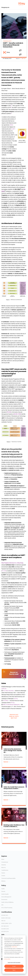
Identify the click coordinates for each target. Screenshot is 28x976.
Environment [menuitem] (4, 899)
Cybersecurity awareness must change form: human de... (13, 750)
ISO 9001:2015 (4, 915)
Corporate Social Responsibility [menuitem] (8, 878)
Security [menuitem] (3, 891)
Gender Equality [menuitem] (5, 894)
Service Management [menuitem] (6, 896)
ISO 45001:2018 (5, 928)
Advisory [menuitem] (3, 881)
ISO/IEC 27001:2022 (5, 918)
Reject (14, 970)
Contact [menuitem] (3, 875)
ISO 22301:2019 (5, 931)
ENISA (11, 125)
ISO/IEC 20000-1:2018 (6, 923)
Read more (6, 761)
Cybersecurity (7, 41)
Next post (14, 718)
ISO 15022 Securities (8, 690)
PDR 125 (3, 920)
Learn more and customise (14, 962)
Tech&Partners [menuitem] (4, 870)
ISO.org (16, 698)
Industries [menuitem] (3, 864)
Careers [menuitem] (3, 872)
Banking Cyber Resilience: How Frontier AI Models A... (14, 825)
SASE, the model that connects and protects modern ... (14, 787)
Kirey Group (4, 90)
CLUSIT (13, 129)
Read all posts (14, 716)
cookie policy (14, 946)
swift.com (3, 688)
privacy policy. (7, 959)
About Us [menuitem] (3, 867)
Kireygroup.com (5, 7)
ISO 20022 (5, 700)
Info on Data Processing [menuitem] (6, 907)
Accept (14, 966)
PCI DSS (4, 571)
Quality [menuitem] (3, 888)
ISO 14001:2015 (5, 926)
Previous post (14, 714)
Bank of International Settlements (11, 704)
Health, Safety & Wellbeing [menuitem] (7, 902)
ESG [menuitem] (2, 905)
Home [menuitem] (2, 859)
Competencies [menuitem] (4, 862)
